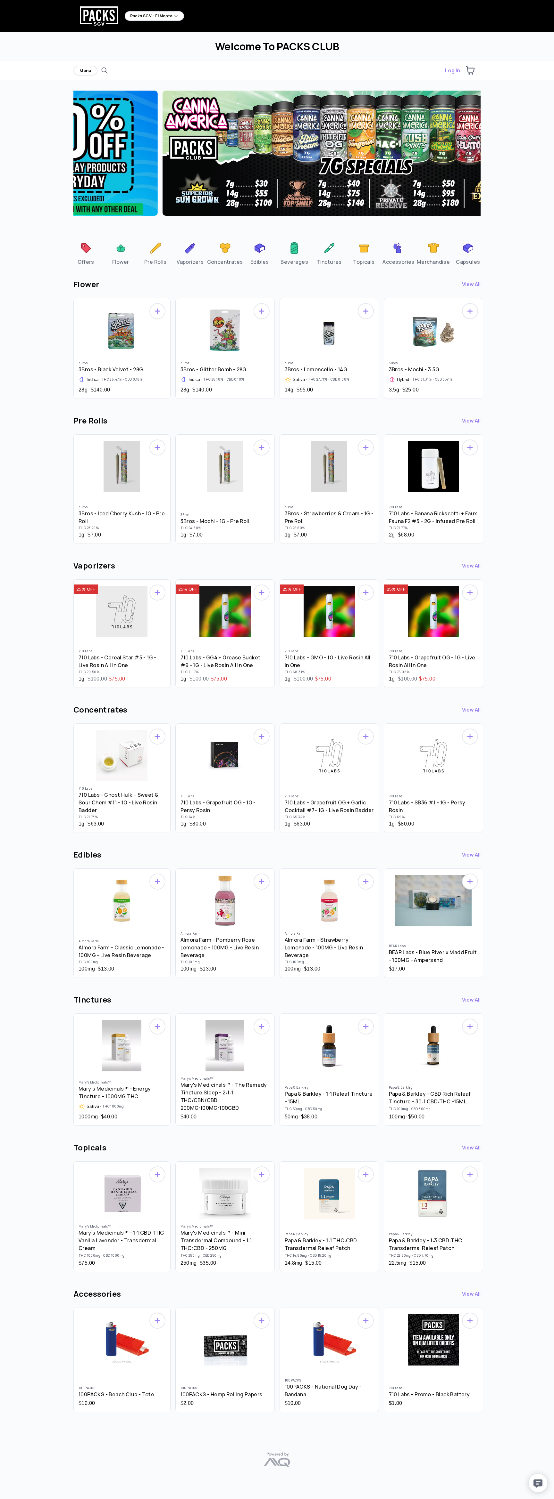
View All (471, 284)
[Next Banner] (479, 157)
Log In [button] (452, 70)
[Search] (104, 70)
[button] (470, 70)
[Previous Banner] (75, 157)
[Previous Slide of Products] (70, 347)
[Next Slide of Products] (484, 347)
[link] (86, 253)
